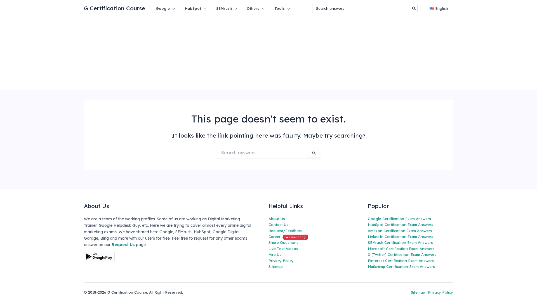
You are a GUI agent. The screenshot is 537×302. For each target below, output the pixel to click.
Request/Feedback (285, 230)
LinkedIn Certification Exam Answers (400, 236)
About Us (276, 218)
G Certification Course (114, 8)
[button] (172, 8)
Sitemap (275, 266)
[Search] (414, 8)
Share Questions (283, 242)
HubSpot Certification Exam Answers (400, 224)
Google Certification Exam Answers (399, 218)
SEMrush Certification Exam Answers (400, 242)
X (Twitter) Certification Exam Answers (402, 254)
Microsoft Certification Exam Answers (401, 248)
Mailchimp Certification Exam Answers (401, 266)
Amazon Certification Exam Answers (400, 230)
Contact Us (278, 224)
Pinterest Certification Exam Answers (401, 260)
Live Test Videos (283, 248)
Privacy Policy (281, 260)
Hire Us (274, 254)
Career (286, 236)
